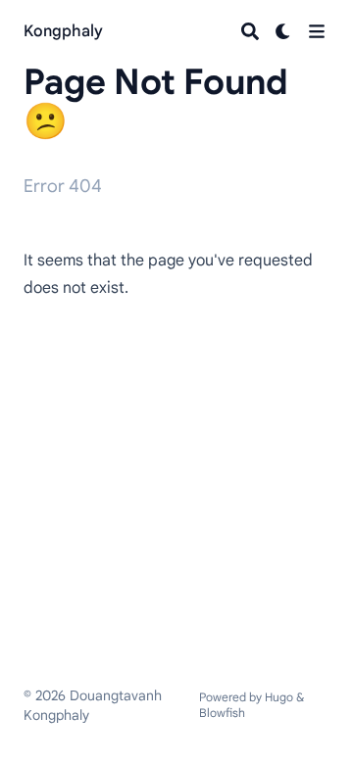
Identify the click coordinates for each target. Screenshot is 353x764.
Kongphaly (63, 31)
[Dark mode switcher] (283, 31)
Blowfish (222, 712)
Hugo (279, 697)
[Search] (250, 31)
